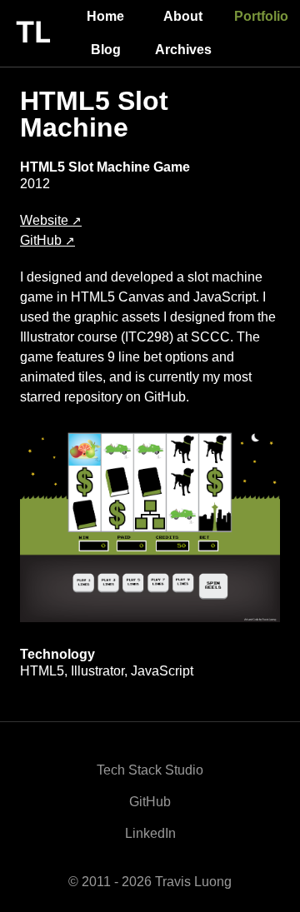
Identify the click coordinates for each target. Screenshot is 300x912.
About (182, 16)
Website (44, 220)
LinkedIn (150, 833)
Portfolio (261, 16)
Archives (183, 49)
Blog (106, 49)
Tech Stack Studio (150, 770)
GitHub (41, 240)
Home (105, 16)
